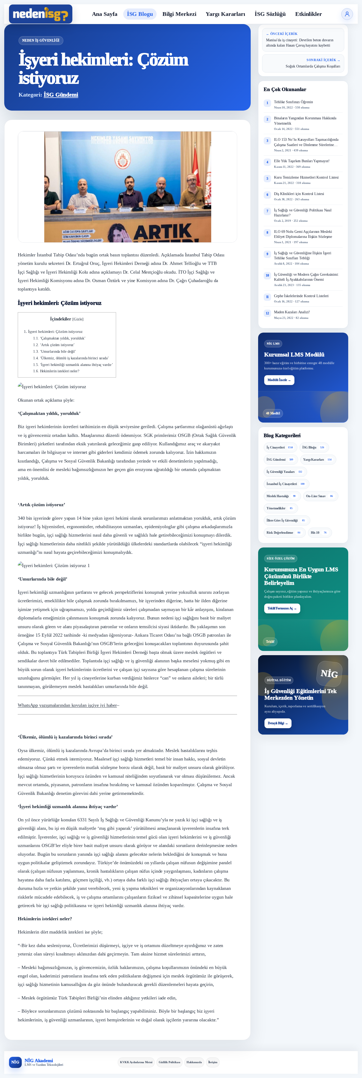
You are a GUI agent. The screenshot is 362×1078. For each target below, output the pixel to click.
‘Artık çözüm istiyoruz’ (54, 345)
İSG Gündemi (61, 94)
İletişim (212, 1062)
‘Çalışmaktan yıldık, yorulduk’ (59, 338)
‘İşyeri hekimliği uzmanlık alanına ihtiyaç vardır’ (73, 365)
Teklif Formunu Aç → (282, 608)
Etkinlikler (308, 14)
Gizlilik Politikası (169, 1062)
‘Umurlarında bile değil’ (54, 352)
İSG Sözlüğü (270, 14)
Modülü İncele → (279, 380)
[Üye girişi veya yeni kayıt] (347, 14)
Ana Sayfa (104, 14)
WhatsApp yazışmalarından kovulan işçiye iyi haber (67, 705)
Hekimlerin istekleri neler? (56, 371)
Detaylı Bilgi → (278, 723)
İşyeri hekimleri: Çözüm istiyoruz (53, 331)
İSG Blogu (140, 14)
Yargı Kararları (225, 14)
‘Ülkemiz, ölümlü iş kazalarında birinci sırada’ (71, 358)
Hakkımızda (194, 1062)
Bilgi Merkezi (179, 14)
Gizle (78, 319)
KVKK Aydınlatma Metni (136, 1062)
